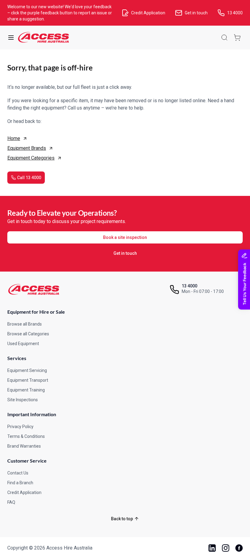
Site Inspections (22, 399)
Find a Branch (20, 482)
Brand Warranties (24, 446)
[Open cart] (237, 37)
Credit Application (24, 492)
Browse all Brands (24, 324)
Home (13, 138)
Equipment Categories (31, 158)
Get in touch (125, 253)
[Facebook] (239, 548)
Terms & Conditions (26, 436)
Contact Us (17, 473)
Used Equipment (23, 343)
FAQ (11, 502)
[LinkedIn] (212, 548)
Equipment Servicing (27, 370)
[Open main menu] (11, 37)
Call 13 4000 (29, 177)
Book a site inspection (125, 237)
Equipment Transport (27, 380)
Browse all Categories (28, 333)
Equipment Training (26, 390)
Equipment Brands (26, 148)
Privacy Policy (20, 426)
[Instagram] (225, 548)
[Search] (224, 37)
